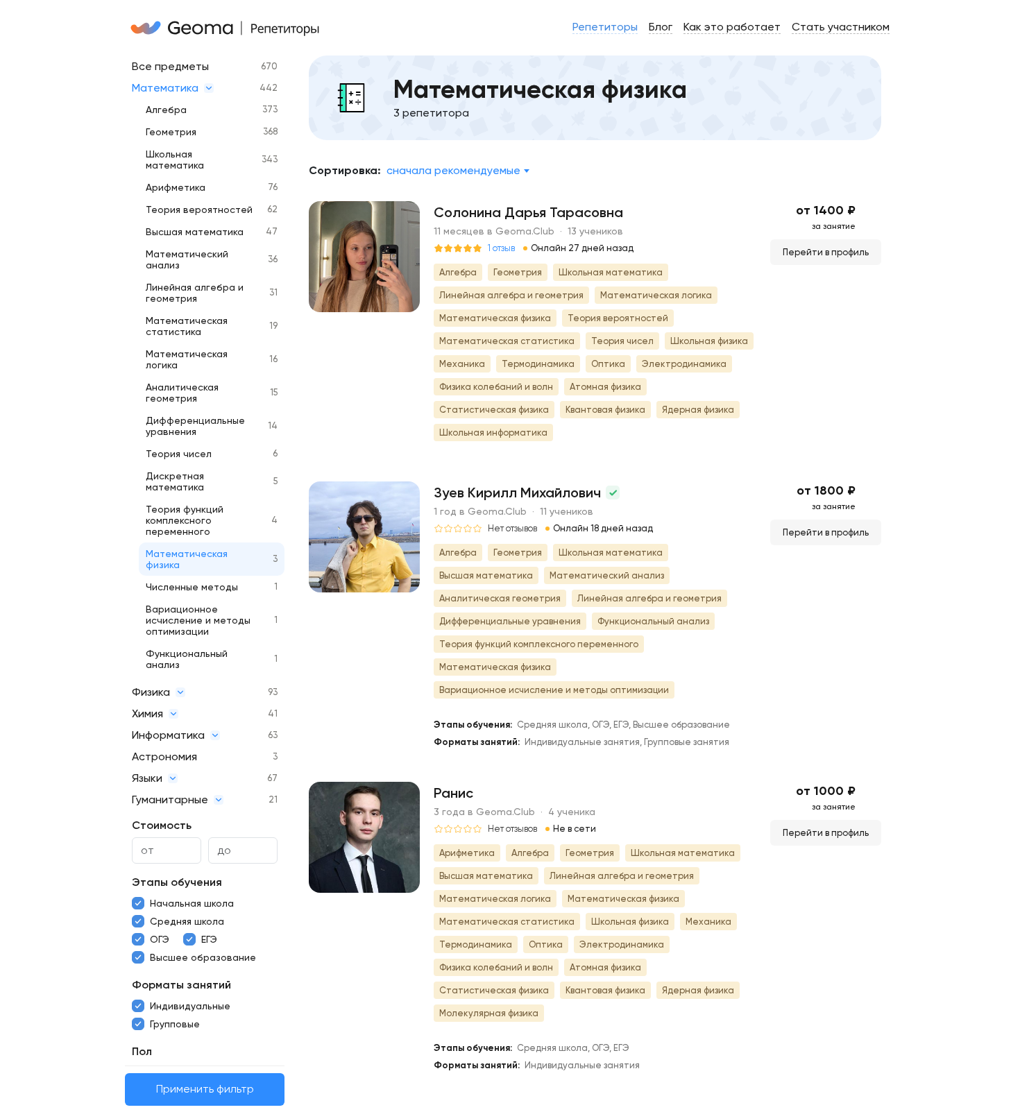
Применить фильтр (205, 1089)
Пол (142, 1051)
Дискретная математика (175, 481)
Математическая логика (187, 359)
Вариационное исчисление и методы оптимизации (198, 620)
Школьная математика (175, 159)
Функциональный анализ (187, 659)
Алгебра (166, 109)
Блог (660, 26)
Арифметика (175, 187)
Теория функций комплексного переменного (184, 520)
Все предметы (170, 66)
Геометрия (171, 131)
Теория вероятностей (199, 209)
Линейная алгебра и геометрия (195, 293)
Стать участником (841, 26)
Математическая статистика (187, 326)
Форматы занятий (181, 984)
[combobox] (457, 170)
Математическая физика (187, 559)
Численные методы (192, 586)
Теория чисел (179, 453)
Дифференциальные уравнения (195, 426)
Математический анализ (187, 259)
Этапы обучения (177, 882)
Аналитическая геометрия (182, 393)
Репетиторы (605, 26)
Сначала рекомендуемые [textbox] (453, 170)
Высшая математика (195, 231)
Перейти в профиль (826, 252)
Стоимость (162, 825)
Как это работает (732, 26)
